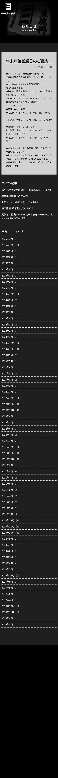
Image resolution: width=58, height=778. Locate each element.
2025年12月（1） (10, 245)
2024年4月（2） (10, 318)
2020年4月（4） (10, 563)
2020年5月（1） (10, 557)
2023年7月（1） (10, 361)
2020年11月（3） (10, 526)
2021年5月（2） (10, 489)
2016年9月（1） (10, 618)
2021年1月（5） (10, 514)
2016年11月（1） (10, 612)
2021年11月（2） (10, 453)
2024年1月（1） (10, 336)
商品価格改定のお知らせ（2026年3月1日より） (26, 190)
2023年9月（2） (10, 355)
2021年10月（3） (10, 459)
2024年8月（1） (10, 306)
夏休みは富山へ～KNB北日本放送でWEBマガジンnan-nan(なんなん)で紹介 (27, 216)
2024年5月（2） (10, 312)
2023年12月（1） (10, 343)
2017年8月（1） (10, 587)
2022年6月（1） (10, 428)
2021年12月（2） (10, 447)
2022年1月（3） (10, 441)
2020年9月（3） (10, 538)
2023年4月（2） (10, 373)
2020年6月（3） (10, 551)
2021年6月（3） (10, 483)
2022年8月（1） (10, 416)
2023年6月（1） (10, 367)
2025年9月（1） (10, 251)
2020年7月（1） (10, 545)
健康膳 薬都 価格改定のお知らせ (18, 208)
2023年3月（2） (10, 379)
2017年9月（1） (10, 581)
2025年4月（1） (10, 269)
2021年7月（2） (10, 477)
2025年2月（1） (10, 281)
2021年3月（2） (10, 502)
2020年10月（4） (10, 532)
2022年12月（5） (10, 398)
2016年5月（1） (10, 624)
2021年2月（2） (10, 508)
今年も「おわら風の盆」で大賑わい (20, 202)
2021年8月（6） (10, 471)
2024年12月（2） (10, 294)
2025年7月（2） (10, 263)
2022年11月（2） (10, 404)
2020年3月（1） (10, 569)
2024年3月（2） (10, 324)
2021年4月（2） (10, 496)
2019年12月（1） (10, 575)
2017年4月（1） (10, 600)
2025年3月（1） (10, 275)
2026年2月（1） (10, 239)
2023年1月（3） (10, 392)
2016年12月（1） (10, 606)
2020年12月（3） (10, 520)
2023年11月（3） (10, 349)
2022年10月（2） (10, 410)
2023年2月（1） (10, 385)
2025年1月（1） (10, 287)
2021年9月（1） (10, 465)
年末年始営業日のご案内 (14, 196)
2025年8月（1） (10, 257)
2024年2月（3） (10, 330)
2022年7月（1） (10, 422)
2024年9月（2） (10, 300)
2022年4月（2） (10, 434)
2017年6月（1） (10, 594)
